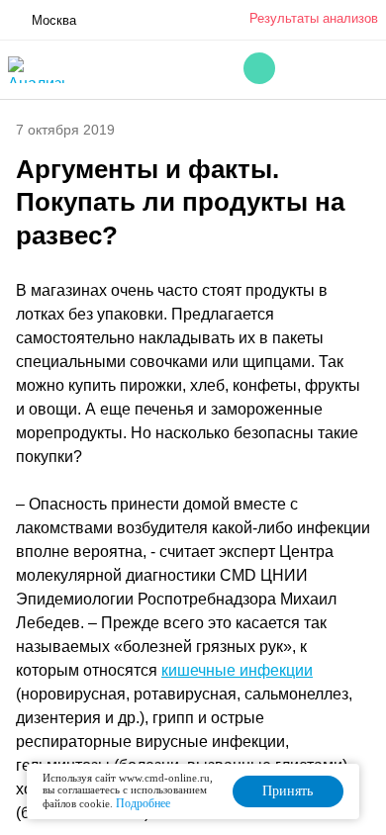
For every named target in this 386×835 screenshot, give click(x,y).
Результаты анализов (313, 18)
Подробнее (143, 803)
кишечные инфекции (237, 670)
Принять (287, 791)
